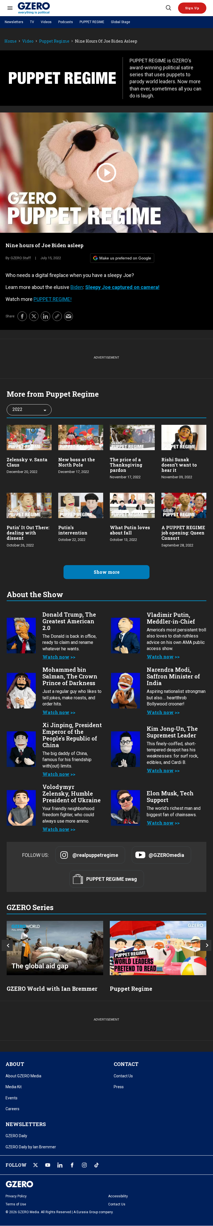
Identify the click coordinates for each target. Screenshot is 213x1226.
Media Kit (14, 1087)
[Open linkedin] (60, 1165)
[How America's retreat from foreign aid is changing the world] (55, 948)
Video (28, 41)
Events (11, 1098)
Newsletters (14, 22)
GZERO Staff (21, 258)
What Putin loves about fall (130, 530)
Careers (12, 1109)
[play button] (106, 172)
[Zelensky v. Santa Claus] (29, 437)
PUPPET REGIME (92, 22)
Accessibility (118, 1196)
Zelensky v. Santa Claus (27, 462)
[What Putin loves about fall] (132, 505)
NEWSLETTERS (26, 1124)
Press (119, 1087)
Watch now (55, 656)
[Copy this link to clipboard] (57, 316)
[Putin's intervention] (80, 505)
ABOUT (15, 1064)
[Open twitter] (35, 1165)
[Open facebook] (72, 1165)
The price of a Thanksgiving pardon (126, 465)
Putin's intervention (72, 530)
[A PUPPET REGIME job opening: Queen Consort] (183, 505)
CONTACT (126, 1064)
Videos (46, 22)
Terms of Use (16, 1204)
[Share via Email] (68, 316)
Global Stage (120, 22)
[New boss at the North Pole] (80, 437)
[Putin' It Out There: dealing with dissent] (29, 505)
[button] (192, 8)
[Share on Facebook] (22, 316)
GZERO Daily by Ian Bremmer (31, 1147)
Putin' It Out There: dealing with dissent (28, 532)
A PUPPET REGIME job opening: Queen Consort (183, 532)
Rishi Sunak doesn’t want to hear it (179, 465)
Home (10, 41)
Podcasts (65, 22)
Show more (107, 572)
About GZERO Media (23, 1076)
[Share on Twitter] (34, 316)
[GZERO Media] (91, 8)
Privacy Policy (16, 1196)
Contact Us (123, 1076)
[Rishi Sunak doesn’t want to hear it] (183, 437)
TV (32, 22)
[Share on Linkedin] (45, 316)
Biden (76, 287)
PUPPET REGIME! (53, 299)
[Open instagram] (84, 1165)
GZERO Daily (16, 1136)
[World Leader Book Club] (158, 948)
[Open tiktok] (96, 1165)
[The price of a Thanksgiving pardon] (132, 437)
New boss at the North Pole (76, 462)
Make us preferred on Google (125, 258)
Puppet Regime (54, 41)
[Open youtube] (48, 1165)
